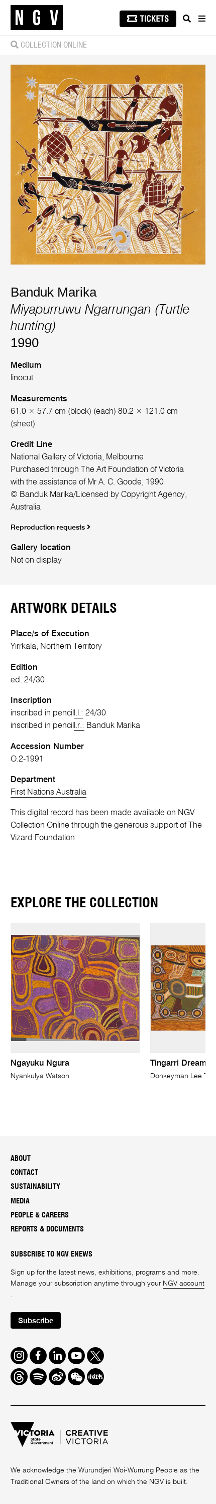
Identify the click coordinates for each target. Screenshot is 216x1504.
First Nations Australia (48, 792)
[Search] (187, 19)
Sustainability (35, 1186)
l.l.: (78, 713)
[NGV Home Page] (37, 18)
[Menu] (201, 19)
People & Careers (40, 1215)
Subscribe (35, 1321)
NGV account (183, 1283)
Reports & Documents (47, 1229)
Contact (24, 1172)
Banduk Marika (53, 292)
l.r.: (79, 725)
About (21, 1158)
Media (20, 1201)
